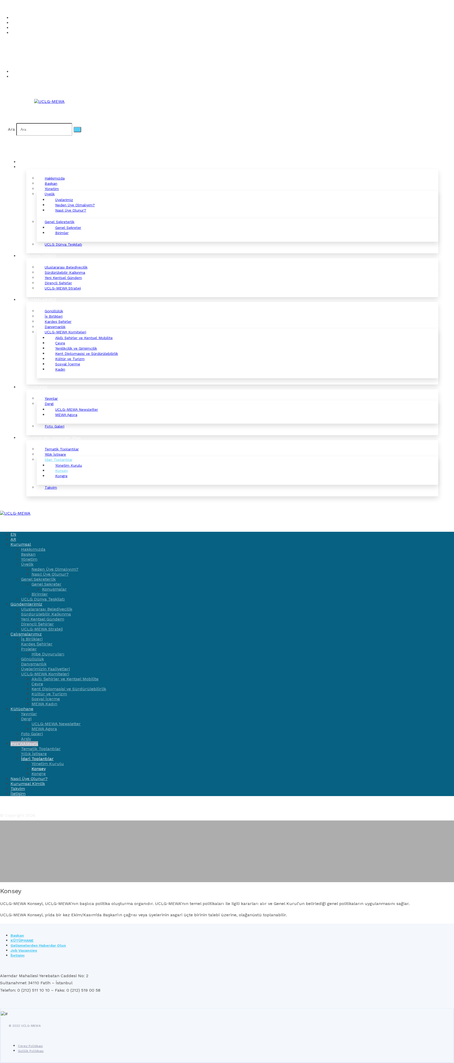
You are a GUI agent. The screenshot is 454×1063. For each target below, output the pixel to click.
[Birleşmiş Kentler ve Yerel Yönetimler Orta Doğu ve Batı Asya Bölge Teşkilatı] (49, 101)
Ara (11, 129)
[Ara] (77, 129)
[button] (12, 52)
